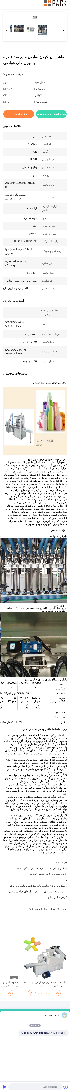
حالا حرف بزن (20, 113)
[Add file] (65, 1086)
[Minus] (5, 1015)
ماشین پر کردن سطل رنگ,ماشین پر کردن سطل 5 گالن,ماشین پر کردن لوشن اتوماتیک (40, 869)
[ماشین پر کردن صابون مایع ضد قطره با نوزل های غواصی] (35, 17)
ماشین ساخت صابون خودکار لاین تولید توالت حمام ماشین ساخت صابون (45, 984)
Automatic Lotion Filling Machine (48, 909)
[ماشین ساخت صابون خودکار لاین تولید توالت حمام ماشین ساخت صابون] (44, 957)
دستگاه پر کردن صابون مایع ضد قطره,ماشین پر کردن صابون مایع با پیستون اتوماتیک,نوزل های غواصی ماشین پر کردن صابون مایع (36, 886)
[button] (62, 963)
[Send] (4, 1086)
